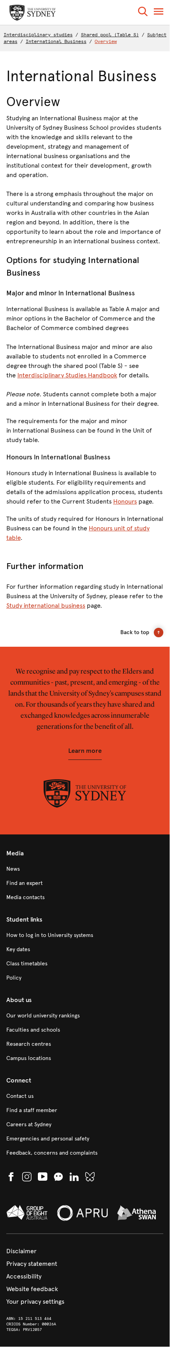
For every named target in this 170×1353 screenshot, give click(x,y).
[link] (84, 869)
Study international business (45, 605)
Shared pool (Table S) (110, 34)
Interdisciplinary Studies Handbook (67, 375)
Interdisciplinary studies (38, 34)
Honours (125, 501)
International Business (56, 41)
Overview (106, 41)
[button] (143, 13)
